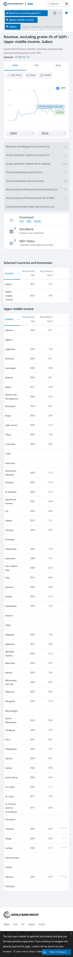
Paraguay (10, 730)
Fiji (6, 511)
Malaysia (9, 634)
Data (30, 4)
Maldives (9, 644)
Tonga (8, 838)
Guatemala (10, 548)
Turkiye (9, 848)
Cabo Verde (11, 425)
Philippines (11, 748)
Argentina (10, 349)
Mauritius (10, 663)
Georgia (9, 530)
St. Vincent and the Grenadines (11, 807)
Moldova (9, 691)
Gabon (8, 284)
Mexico (8, 672)
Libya (8, 624)
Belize (8, 387)
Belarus (9, 377)
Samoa (8, 758)
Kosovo (9, 615)
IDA (15, 924)
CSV (21, 221)
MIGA (32, 924)
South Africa (11, 777)
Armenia (9, 358)
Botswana (10, 406)
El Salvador (11, 491)
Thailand (9, 828)
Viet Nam (10, 886)
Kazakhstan (11, 606)
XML (29, 221)
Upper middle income (9, 295)
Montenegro (11, 710)
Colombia (10, 444)
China (8, 434)
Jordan (8, 596)
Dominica (10, 463)
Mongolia (10, 701)
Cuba (8, 453)
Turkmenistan (12, 857)
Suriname (10, 819)
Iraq (7, 577)
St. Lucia (9, 796)
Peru (7, 739)
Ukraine (9, 876)
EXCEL (37, 221)
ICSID (42, 924)
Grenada (9, 539)
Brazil (8, 415)
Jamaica (9, 587)
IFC (23, 924)
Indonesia (10, 558)
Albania (9, 330)
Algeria (8, 339)
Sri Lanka (10, 786)
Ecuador (9, 482)
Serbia (8, 767)
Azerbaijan (10, 368)
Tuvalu (8, 867)
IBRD (6, 924)
